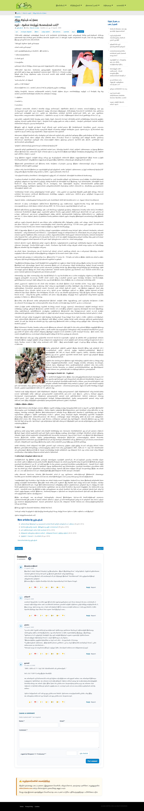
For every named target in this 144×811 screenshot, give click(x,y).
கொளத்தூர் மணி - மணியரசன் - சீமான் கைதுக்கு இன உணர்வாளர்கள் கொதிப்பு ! (118, 72)
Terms (22, 806)
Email (62, 721)
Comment (23, 730)
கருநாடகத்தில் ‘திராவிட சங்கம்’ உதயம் (117, 103)
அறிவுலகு (107, 5)
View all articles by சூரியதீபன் (27, 540)
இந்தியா (37, 31)
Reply (88, 587)
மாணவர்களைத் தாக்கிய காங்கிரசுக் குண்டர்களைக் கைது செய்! (118, 53)
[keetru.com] (24, 5)
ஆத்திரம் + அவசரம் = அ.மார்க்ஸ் (31, 536)
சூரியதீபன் (20, 28)
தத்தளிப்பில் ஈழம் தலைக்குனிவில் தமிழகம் (117, 45)
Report (93, 587)
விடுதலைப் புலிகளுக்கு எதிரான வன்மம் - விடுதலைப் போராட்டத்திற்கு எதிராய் (44, 533)
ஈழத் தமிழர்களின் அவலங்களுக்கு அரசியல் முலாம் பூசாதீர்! (117, 37)
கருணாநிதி (66, 31)
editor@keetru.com (25, 788)
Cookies (37, 806)
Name (21, 721)
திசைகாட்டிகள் (92, 5)
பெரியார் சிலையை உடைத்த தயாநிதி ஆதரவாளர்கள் (118, 30)
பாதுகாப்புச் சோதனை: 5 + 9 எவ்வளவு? (33, 754)
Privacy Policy (29, 806)
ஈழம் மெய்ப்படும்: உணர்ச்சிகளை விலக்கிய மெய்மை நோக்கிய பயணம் (118, 95)
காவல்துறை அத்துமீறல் (26, 31)
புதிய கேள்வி (84, 753)
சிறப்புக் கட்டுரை (34, 28)
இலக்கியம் (60, 5)
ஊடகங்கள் (80, 31)
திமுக (73, 31)
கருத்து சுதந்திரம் (46, 31)
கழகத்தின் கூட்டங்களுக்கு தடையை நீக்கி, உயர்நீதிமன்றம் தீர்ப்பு (118, 62)
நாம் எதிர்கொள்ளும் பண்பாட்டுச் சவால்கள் (34, 530)
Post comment (92, 761)
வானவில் (120, 5)
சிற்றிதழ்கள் (75, 5)
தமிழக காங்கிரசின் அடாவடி (118, 89)
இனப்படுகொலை (57, 31)
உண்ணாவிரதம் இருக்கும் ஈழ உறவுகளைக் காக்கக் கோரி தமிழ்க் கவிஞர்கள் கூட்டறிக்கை (47, 524)
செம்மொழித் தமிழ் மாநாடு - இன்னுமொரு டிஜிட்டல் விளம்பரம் (39, 527)
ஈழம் (17, 31)
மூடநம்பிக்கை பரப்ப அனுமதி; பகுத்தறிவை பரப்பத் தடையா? (117, 82)
